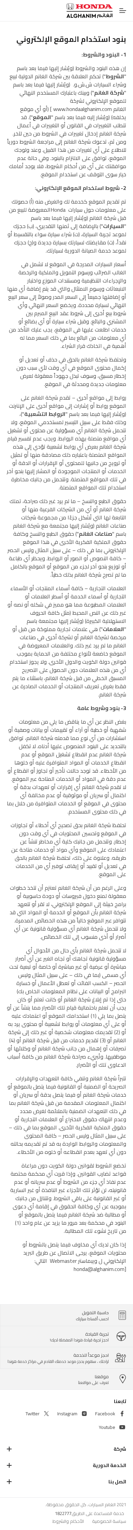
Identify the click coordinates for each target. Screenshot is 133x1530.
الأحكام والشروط (68, 1521)
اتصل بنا (117, 1481)
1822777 (63, 1513)
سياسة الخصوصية (109, 1521)
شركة (120, 1449)
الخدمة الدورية (109, 1465)
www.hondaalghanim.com (82, 109)
